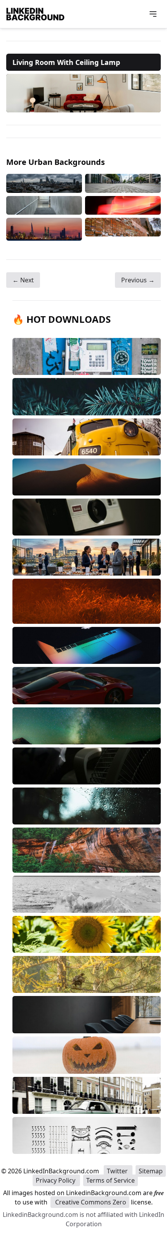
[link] (83, 93)
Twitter (118, 1171)
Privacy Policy (56, 1180)
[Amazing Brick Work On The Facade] (123, 229)
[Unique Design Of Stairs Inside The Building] (44, 205)
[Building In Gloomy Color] (44, 183)
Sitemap (151, 1171)
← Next (23, 280)
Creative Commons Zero (90, 1202)
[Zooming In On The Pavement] (123, 183)
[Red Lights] (123, 205)
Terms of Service (110, 1180)
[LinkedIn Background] (35, 14)
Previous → (138, 280)
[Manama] (44, 229)
